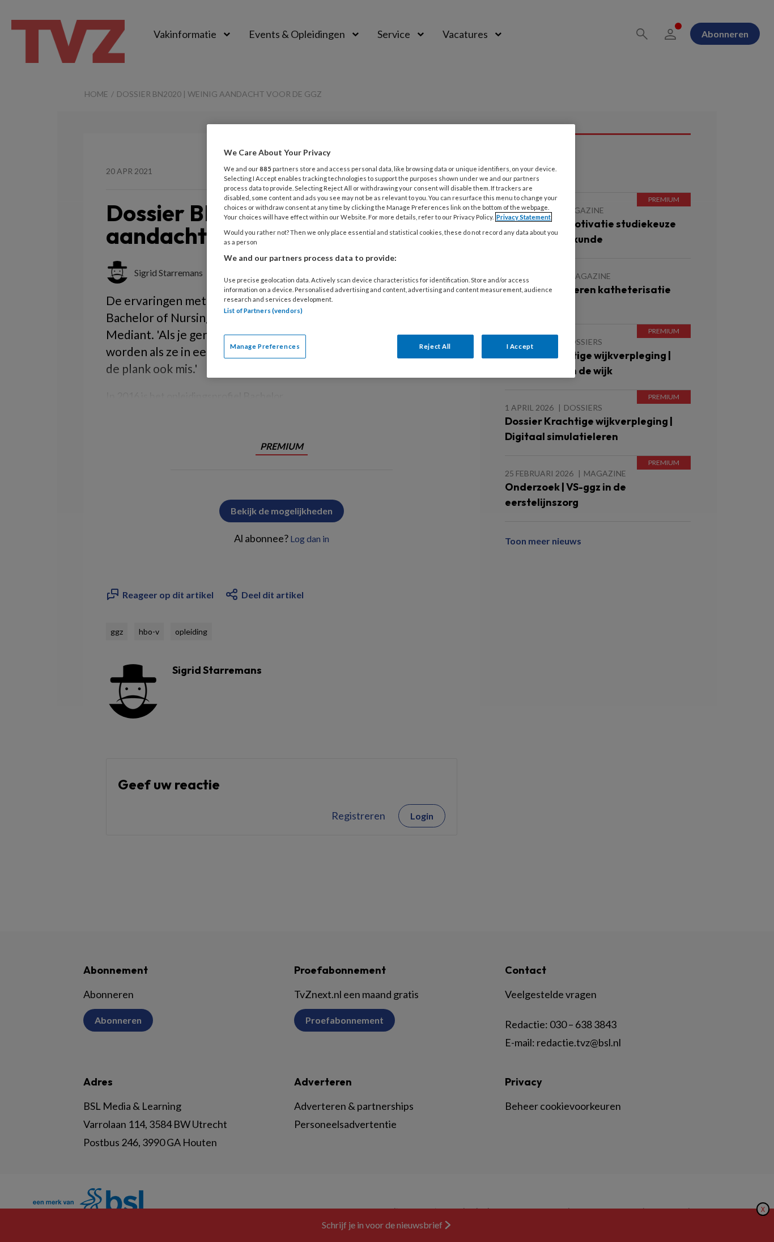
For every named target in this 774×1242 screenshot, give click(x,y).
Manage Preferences (265, 346)
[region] (391, 251)
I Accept (520, 346)
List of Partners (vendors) (263, 310)
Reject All (435, 346)
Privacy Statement (523, 217)
